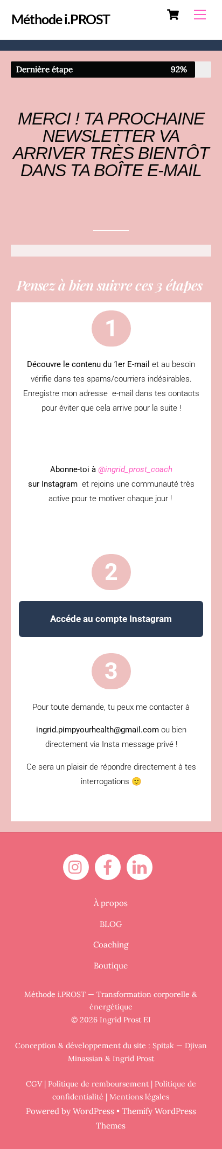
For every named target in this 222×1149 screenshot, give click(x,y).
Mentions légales (139, 1097)
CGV (34, 1084)
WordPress (93, 1111)
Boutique (111, 965)
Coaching (110, 944)
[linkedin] (141, 866)
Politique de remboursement (98, 1084)
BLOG (111, 924)
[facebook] (109, 866)
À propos (111, 903)
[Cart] (173, 14)
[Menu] (200, 14)
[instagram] (78, 866)
